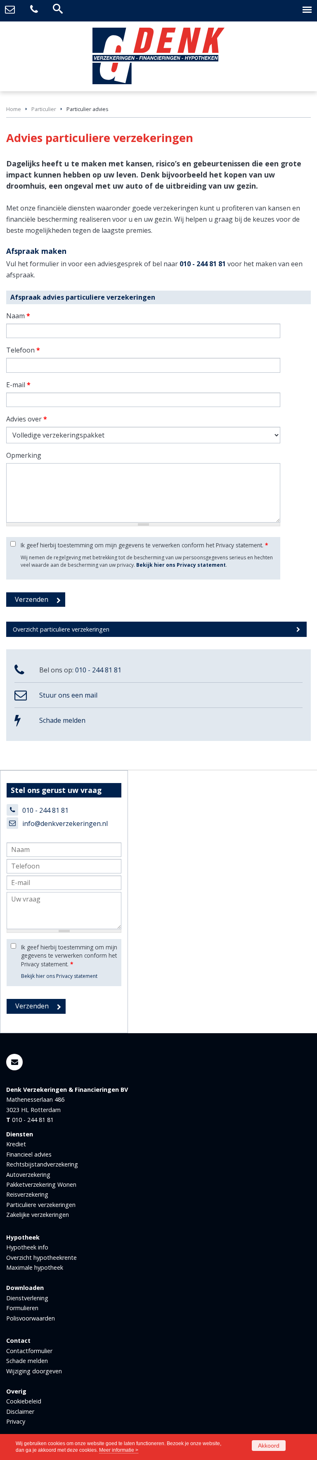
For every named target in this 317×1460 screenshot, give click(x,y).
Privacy (15, 1421)
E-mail (18, 384)
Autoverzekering (28, 1174)
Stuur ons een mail (68, 695)
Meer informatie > (118, 1450)
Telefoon (23, 350)
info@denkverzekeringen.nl (65, 823)
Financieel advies (29, 1154)
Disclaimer (20, 1411)
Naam (18, 315)
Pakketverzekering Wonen (41, 1184)
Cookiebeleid (23, 1401)
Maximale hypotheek (34, 1267)
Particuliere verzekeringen (41, 1205)
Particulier (43, 109)
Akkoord (268, 1445)
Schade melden (62, 720)
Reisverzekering (27, 1194)
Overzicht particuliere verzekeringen (61, 629)
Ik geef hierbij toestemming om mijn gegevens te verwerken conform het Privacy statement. (144, 545)
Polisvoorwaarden (30, 1318)
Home (13, 109)
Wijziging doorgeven (34, 1371)
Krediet (16, 1144)
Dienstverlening (27, 1298)
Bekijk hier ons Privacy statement (181, 564)
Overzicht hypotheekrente (41, 1257)
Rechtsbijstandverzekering (42, 1164)
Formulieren (22, 1308)
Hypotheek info (27, 1247)
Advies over (26, 419)
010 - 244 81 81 (203, 263)
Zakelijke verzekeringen (37, 1215)
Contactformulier (29, 1351)
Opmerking (23, 455)
